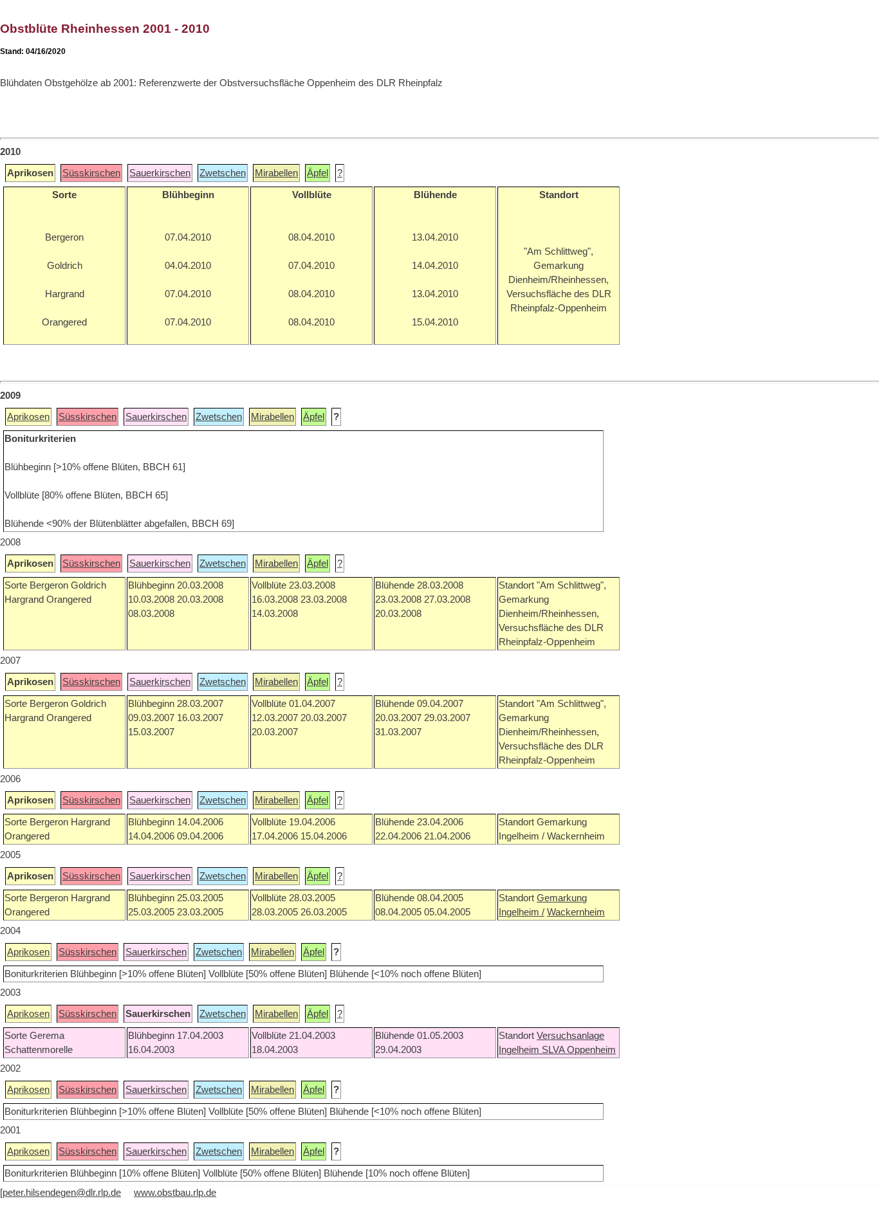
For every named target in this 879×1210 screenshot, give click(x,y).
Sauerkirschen (159, 173)
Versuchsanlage (570, 1036)
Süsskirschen (91, 173)
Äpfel (317, 173)
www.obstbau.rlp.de (175, 1192)
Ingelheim (520, 1050)
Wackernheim (576, 912)
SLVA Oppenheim (579, 1050)
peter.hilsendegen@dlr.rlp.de (62, 1192)
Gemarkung (562, 898)
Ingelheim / (521, 912)
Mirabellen (276, 173)
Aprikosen (28, 417)
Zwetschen (222, 173)
